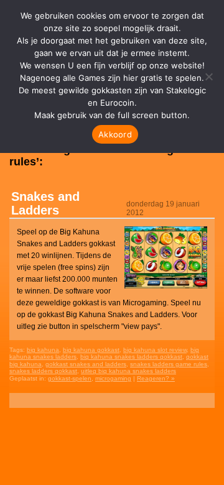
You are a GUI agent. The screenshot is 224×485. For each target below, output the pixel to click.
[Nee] (208, 76)
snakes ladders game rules (168, 364)
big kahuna (43, 349)
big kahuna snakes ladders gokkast (131, 356)
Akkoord (115, 134)
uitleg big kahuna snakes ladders (128, 370)
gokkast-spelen (69, 378)
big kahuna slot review (155, 349)
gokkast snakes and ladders (85, 364)
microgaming (113, 378)
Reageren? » (156, 378)
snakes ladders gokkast (43, 370)
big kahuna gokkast (91, 349)
